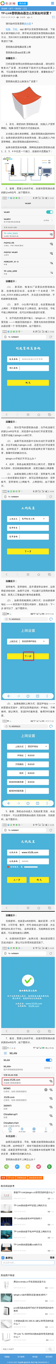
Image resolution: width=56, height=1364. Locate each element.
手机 (15, 29)
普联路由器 (21, 1178)
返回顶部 (49, 1357)
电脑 (8, 29)
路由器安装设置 (35, 1178)
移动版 (35, 1357)
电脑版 (7, 1357)
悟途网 (4, 9)
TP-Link (11, 1178)
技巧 (11, 9)
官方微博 (21, 1357)
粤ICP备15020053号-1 (40, 1362)
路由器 (18, 9)
